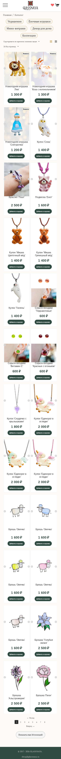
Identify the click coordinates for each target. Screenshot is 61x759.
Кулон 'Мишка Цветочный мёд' (16, 254)
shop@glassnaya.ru (30, 756)
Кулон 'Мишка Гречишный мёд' (44, 254)
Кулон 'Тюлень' (17, 308)
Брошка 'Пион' (43, 695)
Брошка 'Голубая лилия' (44, 641)
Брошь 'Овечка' (17, 529)
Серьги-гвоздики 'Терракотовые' (44, 309)
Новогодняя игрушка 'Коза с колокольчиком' (44, 88)
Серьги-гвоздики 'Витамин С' (17, 364)
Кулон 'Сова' (44, 142)
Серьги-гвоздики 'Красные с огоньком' (43, 364)
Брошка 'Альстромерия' (16, 697)
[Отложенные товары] (52, 5)
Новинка (26, 54)
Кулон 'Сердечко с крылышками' (16, 420)
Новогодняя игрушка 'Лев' (16, 88)
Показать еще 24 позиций (30, 734)
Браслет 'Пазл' (17, 197)
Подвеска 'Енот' (43, 197)
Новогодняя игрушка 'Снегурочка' (16, 143)
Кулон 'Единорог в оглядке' (43, 420)
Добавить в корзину (16, 101)
